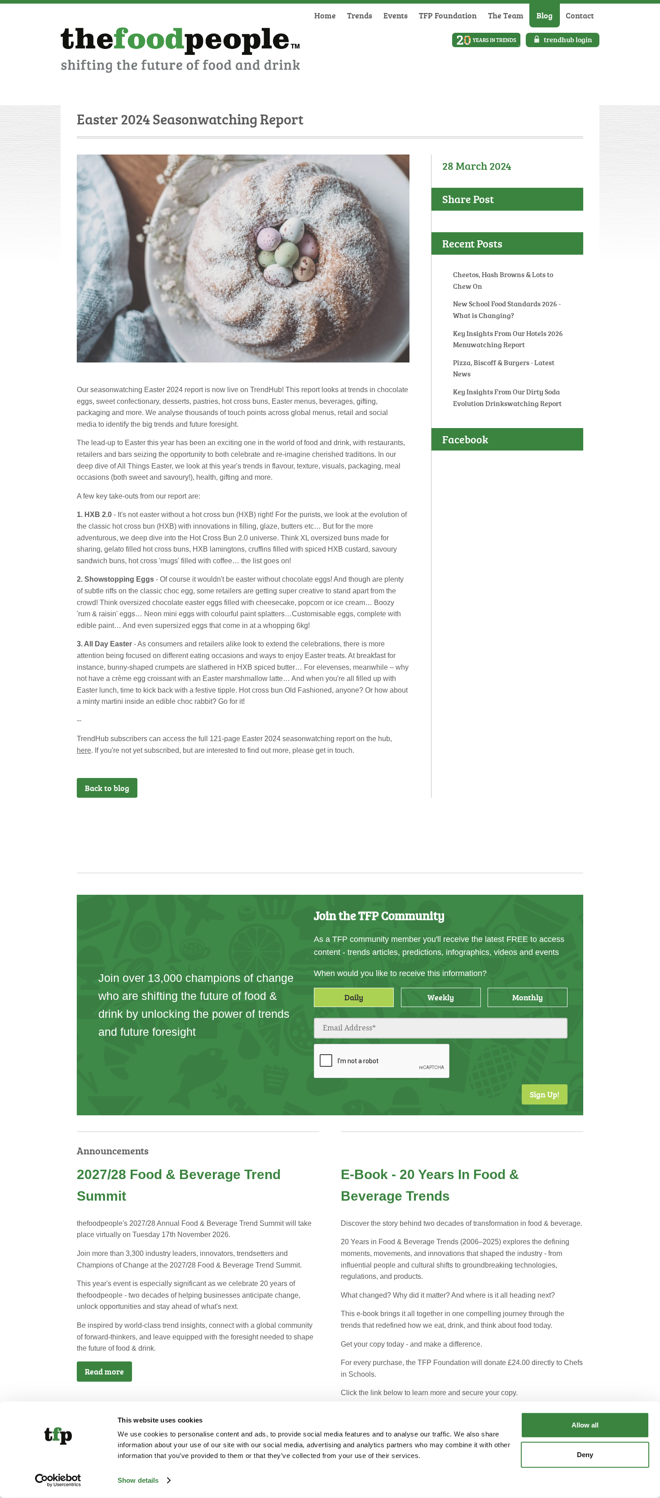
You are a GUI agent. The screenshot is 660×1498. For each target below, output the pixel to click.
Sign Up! (544, 1094)
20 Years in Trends (486, 40)
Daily (353, 997)
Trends (359, 15)
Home (325, 15)
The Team (506, 15)
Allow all (585, 1425)
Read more (104, 1371)
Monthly (527, 997)
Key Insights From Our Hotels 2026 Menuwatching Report (508, 339)
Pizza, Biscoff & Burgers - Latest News (503, 368)
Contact (580, 15)
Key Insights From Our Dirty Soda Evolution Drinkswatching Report (507, 397)
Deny (585, 1454)
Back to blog (107, 787)
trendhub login (568, 39)
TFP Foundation (448, 15)
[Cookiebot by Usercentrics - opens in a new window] (58, 1480)
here (84, 750)
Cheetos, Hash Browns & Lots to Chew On (503, 280)
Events (395, 15)
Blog (545, 15)
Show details (138, 1480)
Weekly (440, 997)
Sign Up (386, 821)
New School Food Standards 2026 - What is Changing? (507, 309)
